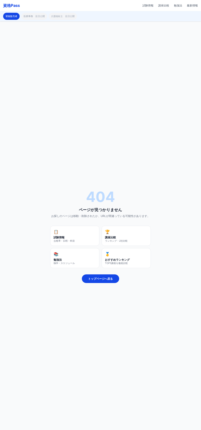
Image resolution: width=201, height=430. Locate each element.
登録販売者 (11, 16)
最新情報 (192, 5)
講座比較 (163, 5)
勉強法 (178, 5)
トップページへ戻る (100, 278)
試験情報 (148, 5)
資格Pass (11, 5)
